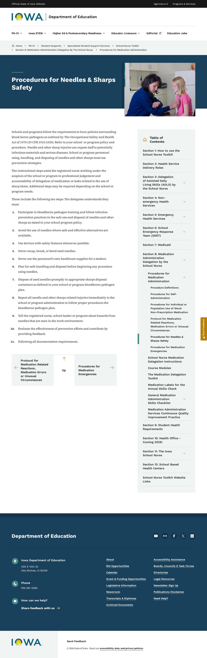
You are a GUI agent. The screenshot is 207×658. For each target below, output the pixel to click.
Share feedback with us (38, 608)
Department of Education (73, 17)
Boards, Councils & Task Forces (174, 566)
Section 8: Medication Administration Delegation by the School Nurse (158, 259)
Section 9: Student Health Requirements (161, 427)
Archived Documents (119, 604)
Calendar (112, 572)
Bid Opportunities (117, 566)
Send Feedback (76, 641)
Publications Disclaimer (169, 591)
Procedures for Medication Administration (158, 277)
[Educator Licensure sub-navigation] (138, 33)
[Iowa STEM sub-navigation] (45, 33)
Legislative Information (121, 585)
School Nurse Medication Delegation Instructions (166, 359)
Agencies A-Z (161, 4)
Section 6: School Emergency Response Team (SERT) (158, 231)
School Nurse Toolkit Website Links (164, 479)
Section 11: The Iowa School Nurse (157, 453)
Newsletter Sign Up (166, 585)
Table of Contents (157, 140)
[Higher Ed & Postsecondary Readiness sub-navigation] (103, 33)
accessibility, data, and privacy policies (121, 648)
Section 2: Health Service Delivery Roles (161, 165)
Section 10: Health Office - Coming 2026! (162, 440)
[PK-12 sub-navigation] (21, 33)
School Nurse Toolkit (127, 46)
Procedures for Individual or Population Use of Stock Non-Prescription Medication (169, 308)
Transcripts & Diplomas (121, 598)
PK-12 (32, 46)
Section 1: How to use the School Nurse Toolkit (161, 152)
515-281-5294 (29, 588)
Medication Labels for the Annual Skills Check (166, 386)
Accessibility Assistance (169, 559)
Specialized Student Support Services (89, 46)
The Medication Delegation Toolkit (167, 376)
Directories (161, 572)
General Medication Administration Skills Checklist (162, 399)
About (110, 559)
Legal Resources (164, 578)
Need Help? (161, 598)
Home (19, 46)
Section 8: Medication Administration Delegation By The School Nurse (54, 50)
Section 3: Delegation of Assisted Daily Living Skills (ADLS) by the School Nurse (159, 182)
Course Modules (159, 368)
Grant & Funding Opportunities (126, 578)
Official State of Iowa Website (28, 4)
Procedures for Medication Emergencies (168, 349)
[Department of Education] (28, 17)
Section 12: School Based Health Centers (161, 466)
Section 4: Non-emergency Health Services (156, 201)
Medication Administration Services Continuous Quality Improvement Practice (168, 413)
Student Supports (51, 46)
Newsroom (113, 591)
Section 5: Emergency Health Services (158, 216)
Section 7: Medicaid (157, 244)
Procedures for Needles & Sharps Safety (167, 338)
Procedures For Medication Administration (123, 50)
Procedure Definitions (165, 287)
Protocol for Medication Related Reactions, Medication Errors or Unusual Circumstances (169, 324)
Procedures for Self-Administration (164, 296)
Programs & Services (184, 4)
